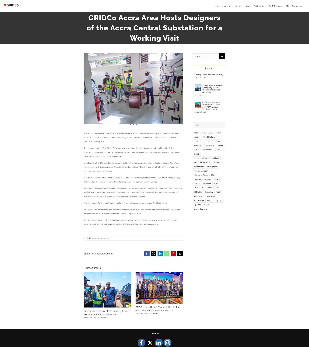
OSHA (216, 179)
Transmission (199, 201)
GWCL (196, 154)
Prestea (197, 184)
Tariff (218, 192)
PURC (216, 184)
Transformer (210, 196)
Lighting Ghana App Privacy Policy (209, 75)
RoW (196, 188)
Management (212, 167)
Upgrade (197, 205)
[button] (86, 295)
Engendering (209, 146)
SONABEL (198, 192)
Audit (210, 133)
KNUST (217, 162)
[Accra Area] (133, 88)
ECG (207, 141)
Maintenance (199, 167)
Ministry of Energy (201, 175)
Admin (88, 238)
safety (209, 188)
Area (203, 133)
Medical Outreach (201, 171)
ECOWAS (216, 141)
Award (218, 133)
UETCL (210, 201)
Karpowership (205, 162)
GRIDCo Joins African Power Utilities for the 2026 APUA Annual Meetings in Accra (211, 106)
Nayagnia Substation (202, 179)
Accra (196, 133)
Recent (209, 68)
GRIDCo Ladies (206, 150)
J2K (195, 162)
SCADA (217, 188)
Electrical (197, 146)
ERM (195, 150)
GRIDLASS (220, 150)
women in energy (201, 209)
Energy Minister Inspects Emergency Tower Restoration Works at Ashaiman (212, 88)
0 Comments (102, 317)
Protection (207, 184)
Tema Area (198, 196)
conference (198, 141)
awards (197, 137)
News (109, 238)
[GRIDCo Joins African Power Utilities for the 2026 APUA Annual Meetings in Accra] (198, 104)
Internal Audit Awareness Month (206, 158)
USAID (206, 205)
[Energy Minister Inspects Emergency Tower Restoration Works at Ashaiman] (198, 86)
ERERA (220, 146)
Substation (209, 192)
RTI (202, 188)
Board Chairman (209, 137)
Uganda (219, 201)
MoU (213, 175)
